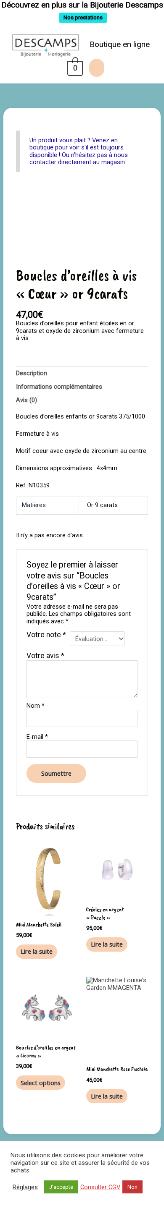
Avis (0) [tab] (26, 400)
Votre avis (45, 655)
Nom (35, 705)
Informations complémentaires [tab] (59, 386)
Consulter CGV (100, 1187)
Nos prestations (83, 17)
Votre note (46, 635)
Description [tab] (31, 373)
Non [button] (132, 1187)
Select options (41, 1082)
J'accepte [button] (61, 1187)
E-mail (37, 736)
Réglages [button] (25, 1187)
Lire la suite (37, 951)
